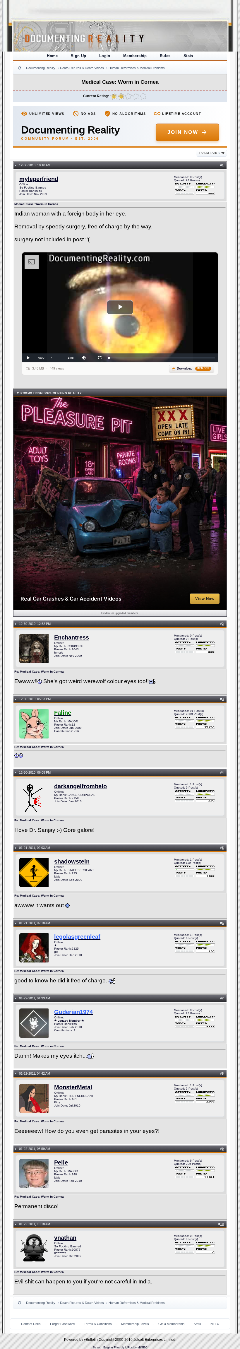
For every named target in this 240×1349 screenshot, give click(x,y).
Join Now (182, 132)
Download (193, 368)
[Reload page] (20, 68)
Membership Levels (135, 1324)
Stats (188, 56)
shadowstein (72, 861)
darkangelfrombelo (80, 786)
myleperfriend (38, 179)
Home (52, 56)
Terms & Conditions (98, 1324)
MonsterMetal (73, 1087)
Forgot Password (62, 1324)
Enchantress (71, 637)
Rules (165, 56)
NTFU (214, 1324)
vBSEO (143, 1347)
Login (104, 56)
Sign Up (78, 56)
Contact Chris (31, 1324)
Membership (135, 56)
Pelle (61, 1162)
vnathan (65, 1238)
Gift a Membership (171, 1324)
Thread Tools (209, 153)
